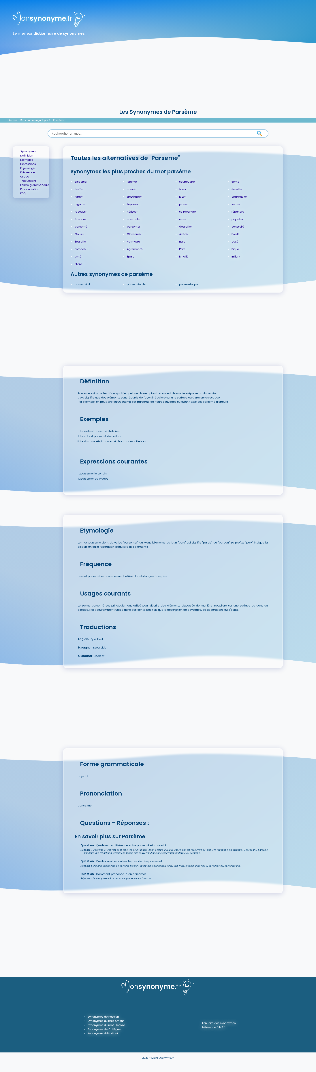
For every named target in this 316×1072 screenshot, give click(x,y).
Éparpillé (80, 241)
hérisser (132, 211)
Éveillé (236, 234)
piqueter (237, 219)
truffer (79, 189)
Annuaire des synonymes (219, 1023)
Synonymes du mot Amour (106, 1021)
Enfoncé (80, 249)
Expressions (28, 164)
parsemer (133, 226)
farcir (182, 189)
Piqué (235, 249)
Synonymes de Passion (103, 1016)
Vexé (235, 241)
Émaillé (184, 256)
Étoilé (78, 264)
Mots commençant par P (35, 120)
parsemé (81, 226)
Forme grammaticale (34, 185)
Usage (24, 176)
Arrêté (183, 234)
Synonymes (28, 151)
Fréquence (27, 172)
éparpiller (185, 226)
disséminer (134, 197)
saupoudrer (187, 182)
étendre (80, 219)
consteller (133, 219)
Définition (26, 155)
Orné (78, 256)
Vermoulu (133, 241)
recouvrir (80, 211)
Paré (182, 249)
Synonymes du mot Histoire (106, 1025)
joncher (132, 182)
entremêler (239, 197)
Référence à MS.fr (214, 1027)
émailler (237, 189)
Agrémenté (135, 249)
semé (235, 182)
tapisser (132, 204)
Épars (130, 256)
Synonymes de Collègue (104, 1029)
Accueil (12, 120)
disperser (81, 182)
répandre (238, 211)
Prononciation (29, 189)
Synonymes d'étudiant (103, 1033)
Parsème (58, 120)
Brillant (236, 256)
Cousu (79, 234)
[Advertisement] (158, 80)
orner (182, 219)
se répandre (187, 211)
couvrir (131, 189)
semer (236, 204)
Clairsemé (134, 234)
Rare (182, 241)
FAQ (23, 193)
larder (79, 197)
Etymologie (27, 168)
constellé (238, 226)
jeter (182, 197)
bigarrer (80, 204)
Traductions (28, 181)
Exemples (26, 160)
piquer (183, 204)
